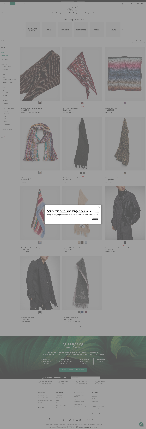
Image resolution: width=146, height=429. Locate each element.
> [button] (95, 219)
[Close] (99, 207)
